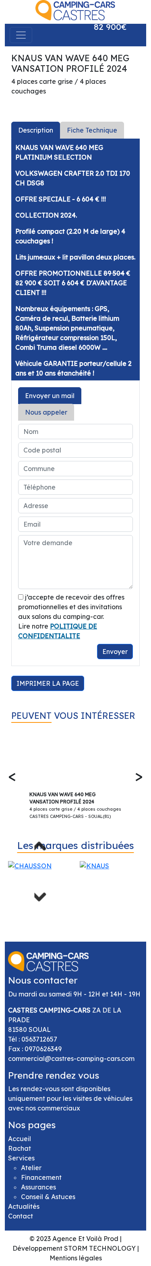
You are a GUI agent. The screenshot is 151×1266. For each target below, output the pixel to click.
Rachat (19, 1148)
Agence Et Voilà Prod (85, 1239)
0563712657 (39, 1039)
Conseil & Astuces (48, 1197)
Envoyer (115, 652)
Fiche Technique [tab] (92, 130)
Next (42, 894)
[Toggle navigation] (21, 35)
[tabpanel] (75, 259)
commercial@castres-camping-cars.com (71, 1058)
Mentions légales (76, 1258)
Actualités (23, 1206)
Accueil (19, 1139)
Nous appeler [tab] (46, 412)
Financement (41, 1177)
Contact (20, 1216)
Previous (42, 849)
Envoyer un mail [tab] (49, 396)
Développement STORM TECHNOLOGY (74, 1248)
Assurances (38, 1187)
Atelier (31, 1168)
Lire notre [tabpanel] (73, 624)
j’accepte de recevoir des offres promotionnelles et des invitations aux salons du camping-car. (71, 607)
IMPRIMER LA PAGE (48, 683)
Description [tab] (35, 130)
